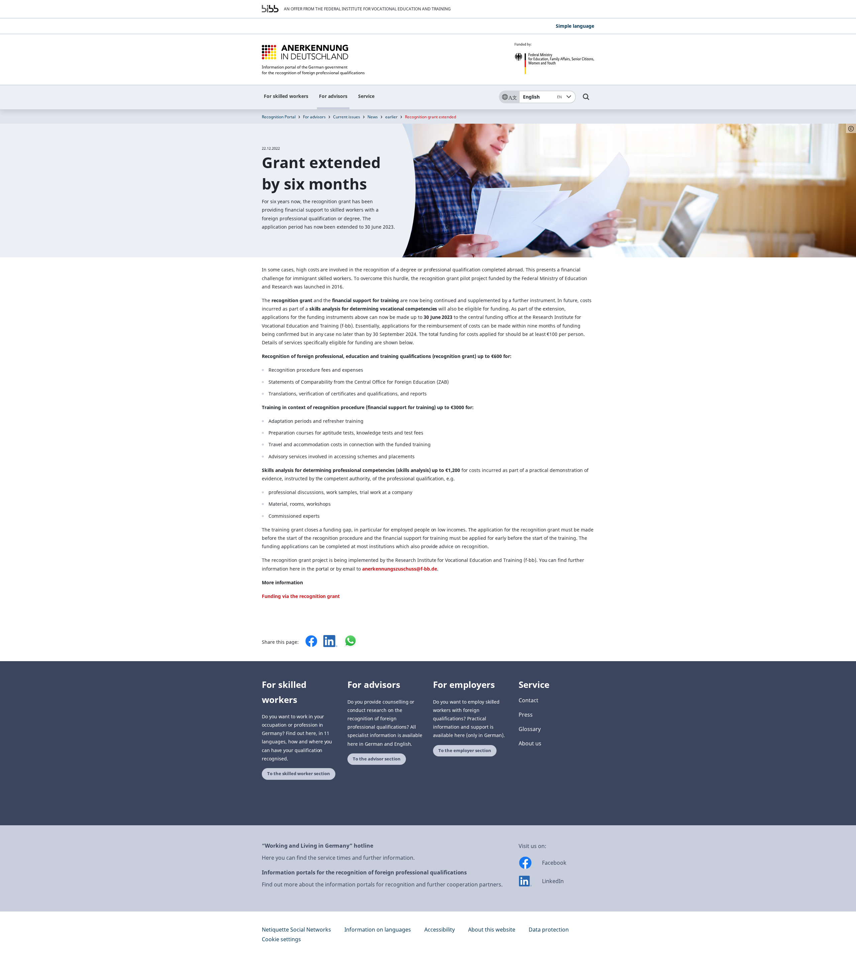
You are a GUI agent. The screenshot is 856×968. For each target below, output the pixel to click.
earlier (391, 117)
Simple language (575, 26)
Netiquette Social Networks (296, 929)
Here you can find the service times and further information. (338, 857)
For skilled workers (286, 96)
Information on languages (377, 929)
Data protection (549, 929)
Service (366, 96)
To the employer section (464, 750)
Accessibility (439, 929)
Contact (528, 700)
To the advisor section (377, 759)
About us (530, 743)
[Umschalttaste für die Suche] (586, 100)
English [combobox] (542, 97)
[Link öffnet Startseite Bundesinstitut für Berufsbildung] (270, 8)
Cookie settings (281, 939)
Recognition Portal (279, 117)
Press (526, 714)
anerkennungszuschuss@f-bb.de (399, 569)
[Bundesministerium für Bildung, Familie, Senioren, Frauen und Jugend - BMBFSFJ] (554, 58)
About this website (491, 929)
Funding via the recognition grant (301, 596)
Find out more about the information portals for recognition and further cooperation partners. (382, 884)
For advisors (333, 96)
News (372, 117)
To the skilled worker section (298, 773)
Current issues (346, 117)
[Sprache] (509, 97)
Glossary (530, 729)
